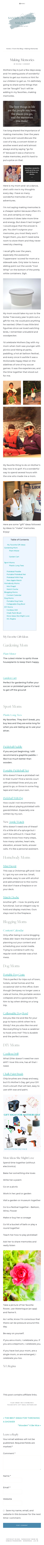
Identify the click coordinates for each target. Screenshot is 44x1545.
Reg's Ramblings (27, 1402)
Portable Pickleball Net (16, 574)
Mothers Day (32, 1405)
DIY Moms (8, 607)
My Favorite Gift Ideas (16, 545)
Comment (9, 1453)
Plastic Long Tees (16, 566)
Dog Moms (9, 598)
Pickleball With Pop (15, 577)
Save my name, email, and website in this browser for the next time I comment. (22, 1514)
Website (7, 1499)
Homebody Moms (12, 583)
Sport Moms (9, 563)
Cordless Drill (12, 610)
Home (8, 49)
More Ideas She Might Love (18, 616)
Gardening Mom (11, 548)
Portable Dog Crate (15, 601)
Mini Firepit (11, 586)
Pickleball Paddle (14, 572)
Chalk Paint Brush (14, 613)
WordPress (27, 1541)
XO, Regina (11, 619)
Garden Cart (14, 557)
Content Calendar (14, 595)
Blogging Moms (11, 592)
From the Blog (17, 49)
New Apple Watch (14, 580)
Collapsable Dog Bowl (16, 604)
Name (7, 1476)
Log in (35, 1541)
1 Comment (26, 64)
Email (6, 1487)
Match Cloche (12, 589)
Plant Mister (14, 551)
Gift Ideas (22, 1405)
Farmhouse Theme (28, 1539)
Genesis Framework (14, 1541)
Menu (23, 3)
